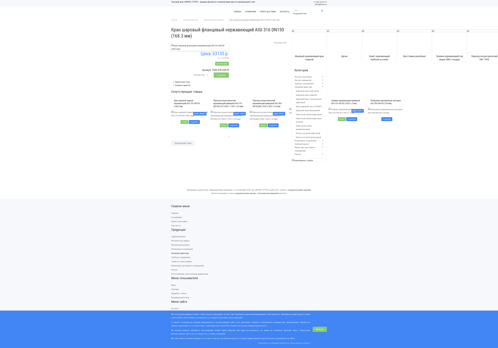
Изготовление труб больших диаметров (189, 274)
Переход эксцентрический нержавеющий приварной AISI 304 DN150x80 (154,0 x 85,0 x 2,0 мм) (267, 103)
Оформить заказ (178, 293)
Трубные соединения (304, 83)
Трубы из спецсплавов (181, 261)
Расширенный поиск (300, 14)
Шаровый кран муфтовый (307, 91)
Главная (237, 12)
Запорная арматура (190, 20)
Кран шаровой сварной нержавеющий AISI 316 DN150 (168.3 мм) (187, 103)
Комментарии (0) (182, 85)
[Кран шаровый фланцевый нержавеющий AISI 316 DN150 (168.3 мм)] (200, 47)
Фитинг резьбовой (303, 77)
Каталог (175, 308)
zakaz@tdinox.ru (321, 4)
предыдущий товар (183, 143)
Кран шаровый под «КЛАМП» (309, 106)
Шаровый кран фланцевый (213, 20)
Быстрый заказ (222, 64)
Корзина (175, 289)
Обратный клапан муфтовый (309, 114)
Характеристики (182, 82)
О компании (250, 12)
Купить (184, 122)
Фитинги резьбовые (180, 245)
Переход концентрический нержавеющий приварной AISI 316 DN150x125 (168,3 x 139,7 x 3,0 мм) (228, 103)
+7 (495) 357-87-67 (320, 2)
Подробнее (194, 122)
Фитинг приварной (303, 80)
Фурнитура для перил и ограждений (187, 266)
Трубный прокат (302, 144)
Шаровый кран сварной (306, 95)
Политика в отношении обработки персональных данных (284, 343)
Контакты (284, 12)
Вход (173, 285)
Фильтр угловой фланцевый (308, 137)
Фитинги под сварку (180, 241)
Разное (298, 154)
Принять (319, 329)
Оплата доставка (268, 12)
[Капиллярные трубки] (302, 160)
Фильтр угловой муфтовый (308, 133)
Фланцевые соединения (305, 141)
